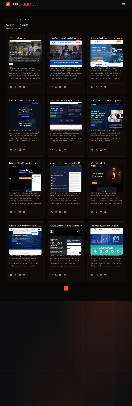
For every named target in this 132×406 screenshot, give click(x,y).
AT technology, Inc (17, 38)
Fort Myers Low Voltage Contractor (65, 225)
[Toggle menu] (123, 4)
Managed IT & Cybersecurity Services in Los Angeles (106, 100)
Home (10, 20)
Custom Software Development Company (25, 225)
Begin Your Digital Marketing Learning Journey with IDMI (66, 38)
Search (16, 20)
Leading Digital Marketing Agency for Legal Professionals (25, 163)
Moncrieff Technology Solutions (104, 225)
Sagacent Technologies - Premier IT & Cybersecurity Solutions (106, 38)
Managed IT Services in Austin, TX (65, 163)
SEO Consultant (97, 163)
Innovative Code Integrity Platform (65, 100)
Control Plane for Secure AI (21, 100)
